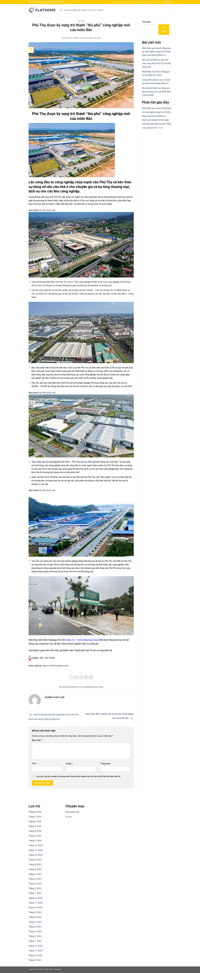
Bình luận (37, 740)
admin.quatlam (94, 38)
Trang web (105, 764)
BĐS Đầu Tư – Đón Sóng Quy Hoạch (81, 640)
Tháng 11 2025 (36, 850)
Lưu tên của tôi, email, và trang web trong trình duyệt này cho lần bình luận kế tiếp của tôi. (78, 776)
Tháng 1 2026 (35, 840)
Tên (34, 764)
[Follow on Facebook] (162, 2)
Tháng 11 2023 (36, 950)
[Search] (61, 10)
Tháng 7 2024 (35, 922)
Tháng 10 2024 (36, 907)
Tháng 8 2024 (35, 917)
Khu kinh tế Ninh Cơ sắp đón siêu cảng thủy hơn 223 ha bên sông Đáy (156, 63)
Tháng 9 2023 (35, 960)
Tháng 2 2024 (35, 936)
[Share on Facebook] (71, 677)
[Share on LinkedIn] (91, 677)
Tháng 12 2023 (36, 946)
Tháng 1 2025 (35, 893)
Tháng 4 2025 (35, 879)
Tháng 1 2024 (35, 941)
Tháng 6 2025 (35, 869)
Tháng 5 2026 (35, 826)
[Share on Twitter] (76, 677)
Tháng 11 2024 (36, 903)
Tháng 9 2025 (35, 859)
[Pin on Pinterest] (86, 677)
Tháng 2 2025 (35, 888)
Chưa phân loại (72, 812)
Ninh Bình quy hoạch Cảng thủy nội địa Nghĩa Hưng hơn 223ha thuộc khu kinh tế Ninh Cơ (156, 51)
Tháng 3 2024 (35, 931)
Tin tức (81, 21)
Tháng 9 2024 (35, 912)
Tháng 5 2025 (35, 874)
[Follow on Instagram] (165, 2)
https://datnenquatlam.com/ (56, 665)
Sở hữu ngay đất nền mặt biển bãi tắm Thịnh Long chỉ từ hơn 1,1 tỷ (156, 124)
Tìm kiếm (146, 22)
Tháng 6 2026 (35, 821)
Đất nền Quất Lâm (47, 210)
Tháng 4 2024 (35, 926)
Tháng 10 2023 (36, 955)
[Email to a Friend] (81, 677)
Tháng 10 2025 (36, 855)
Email (69, 764)
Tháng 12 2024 (36, 898)
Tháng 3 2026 (35, 836)
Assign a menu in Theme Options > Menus (130, 2)
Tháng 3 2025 (35, 883)
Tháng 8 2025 (35, 864)
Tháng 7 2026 (35, 816)
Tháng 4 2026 (35, 831)
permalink (99, 687)
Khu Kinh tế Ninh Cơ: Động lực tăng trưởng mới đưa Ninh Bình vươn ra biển (156, 91)
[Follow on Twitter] (167, 2)
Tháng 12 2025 (36, 845)
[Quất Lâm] (42, 10)
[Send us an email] (170, 2)
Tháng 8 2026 (35, 812)
